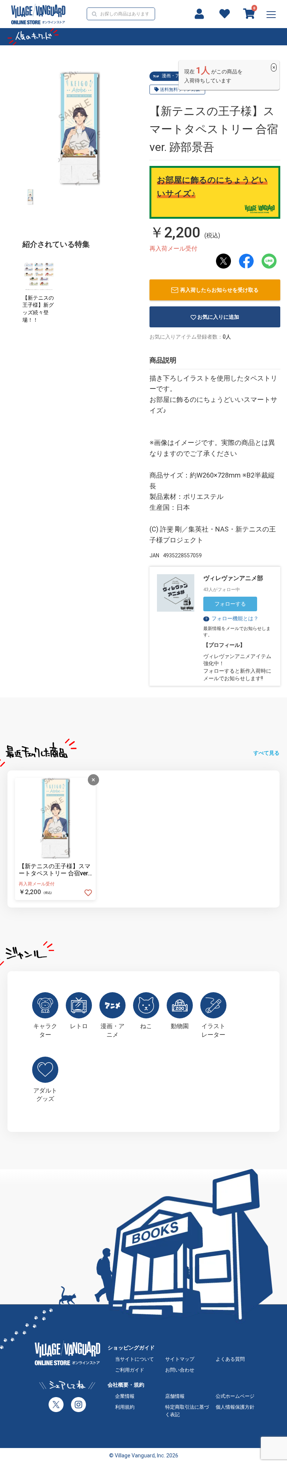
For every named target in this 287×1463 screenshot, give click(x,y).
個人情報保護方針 (235, 1407)
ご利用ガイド (129, 1370)
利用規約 (125, 1407)
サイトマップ (179, 1359)
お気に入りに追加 (218, 317)
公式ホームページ (235, 1396)
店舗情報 (175, 1396)
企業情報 (125, 1396)
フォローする (230, 604)
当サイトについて (134, 1359)
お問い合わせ (179, 1370)
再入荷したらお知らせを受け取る (219, 290)
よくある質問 (230, 1359)
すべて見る (266, 753)
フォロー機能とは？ (231, 618)
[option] (79, 128)
